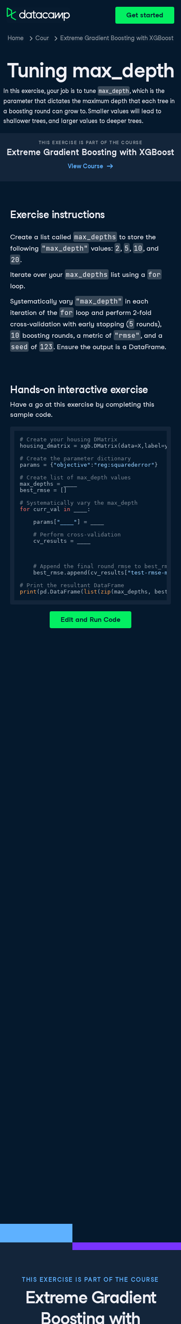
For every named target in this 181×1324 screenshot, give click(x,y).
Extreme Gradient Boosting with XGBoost (116, 38)
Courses (42, 38)
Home (16, 38)
